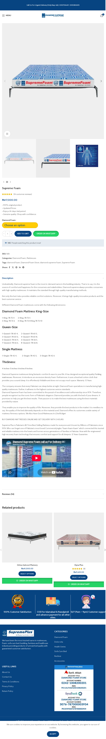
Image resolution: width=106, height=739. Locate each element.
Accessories (59, 661)
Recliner (57, 656)
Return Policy (7, 691)
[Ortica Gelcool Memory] (27, 538)
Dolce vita (58, 642)
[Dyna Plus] (79, 538)
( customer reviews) (23, 194)
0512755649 (64, 5)
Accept (53, 734)
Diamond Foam (8, 220)
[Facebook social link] (9, 267)
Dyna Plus (79, 565)
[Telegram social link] (23, 267)
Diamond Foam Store (30, 262)
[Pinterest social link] (16, 267)
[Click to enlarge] (7, 134)
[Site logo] (53, 15)
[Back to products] (7, 182)
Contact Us (7, 677)
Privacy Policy (8, 686)
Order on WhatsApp (46, 233)
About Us (6, 672)
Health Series (60, 646)
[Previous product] (3, 182)
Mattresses (31, 258)
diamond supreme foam (50, 262)
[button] (5, 81)
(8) (84, 569)
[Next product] (10, 182)
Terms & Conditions (10, 681)
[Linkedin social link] (20, 267)
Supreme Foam (68, 262)
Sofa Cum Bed (60, 651)
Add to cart (23, 233)
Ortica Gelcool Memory (27, 565)
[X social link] (13, 267)
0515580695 (75, 5)
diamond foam (13, 262)
